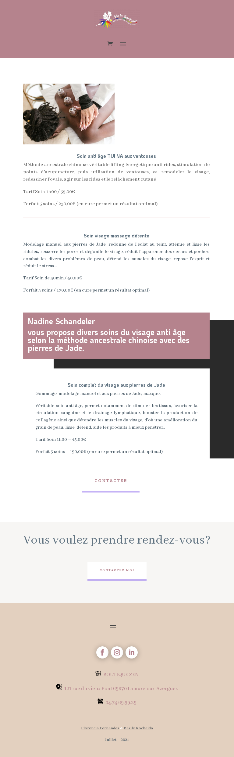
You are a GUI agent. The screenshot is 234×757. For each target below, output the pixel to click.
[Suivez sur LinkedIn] (132, 652)
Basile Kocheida (138, 728)
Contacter (110, 480)
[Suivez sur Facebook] (102, 652)
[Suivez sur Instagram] (117, 652)
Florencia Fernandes (100, 728)
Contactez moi (117, 570)
